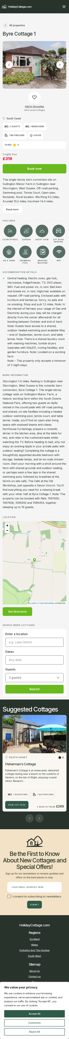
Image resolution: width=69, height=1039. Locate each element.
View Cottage (17, 805)
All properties (17, 25)
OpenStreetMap (47, 603)
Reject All (34, 1031)
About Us (34, 971)
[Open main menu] (64, 6)
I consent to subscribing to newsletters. (36, 896)
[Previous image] (9, 64)
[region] (34, 1010)
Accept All (34, 1013)
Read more (12, 209)
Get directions (17, 611)
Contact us (34, 976)
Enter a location (16, 634)
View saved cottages (34, 110)
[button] (34, 560)
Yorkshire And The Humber (34, 950)
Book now (34, 168)
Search (34, 689)
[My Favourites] (58, 6)
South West (34, 956)
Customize (34, 1022)
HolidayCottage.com (19, 6)
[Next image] (60, 64)
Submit (34, 904)
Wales (34, 944)
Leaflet (33, 603)
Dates (9, 651)
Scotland (35, 939)
